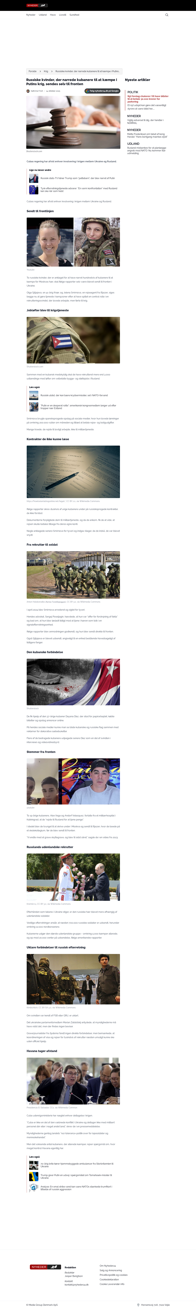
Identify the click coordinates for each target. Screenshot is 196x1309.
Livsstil (62, 14)
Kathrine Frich (37, 91)
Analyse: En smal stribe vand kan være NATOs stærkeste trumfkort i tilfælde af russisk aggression (76, 1188)
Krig (46, 71)
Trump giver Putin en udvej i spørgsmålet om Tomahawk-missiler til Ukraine (76, 1176)
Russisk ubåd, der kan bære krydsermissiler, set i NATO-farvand (74, 395)
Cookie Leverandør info (112, 1284)
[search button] (167, 15)
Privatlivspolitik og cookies (114, 1275)
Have (53, 14)
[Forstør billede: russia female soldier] (116, 221)
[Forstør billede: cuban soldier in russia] (116, 762)
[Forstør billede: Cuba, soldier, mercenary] (116, 320)
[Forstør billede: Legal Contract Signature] (116, 449)
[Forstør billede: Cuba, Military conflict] (116, 662)
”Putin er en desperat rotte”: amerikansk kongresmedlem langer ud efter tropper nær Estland (78, 407)
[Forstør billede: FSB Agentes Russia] (116, 957)
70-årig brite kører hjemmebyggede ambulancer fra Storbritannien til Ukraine (77, 1165)
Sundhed (74, 14)
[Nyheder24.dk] (98, 5)
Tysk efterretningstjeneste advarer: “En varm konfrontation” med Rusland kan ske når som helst (79, 189)
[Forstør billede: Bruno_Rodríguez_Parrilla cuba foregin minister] (116, 1061)
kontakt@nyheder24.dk (77, 1284)
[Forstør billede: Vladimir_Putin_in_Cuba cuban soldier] (116, 857)
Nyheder (30, 14)
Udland (43, 14)
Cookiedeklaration (109, 1279)
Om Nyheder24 (108, 1265)
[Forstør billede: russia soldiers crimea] (116, 555)
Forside (32, 71)
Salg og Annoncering (111, 1270)
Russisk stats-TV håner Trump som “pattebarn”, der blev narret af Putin (78, 178)
